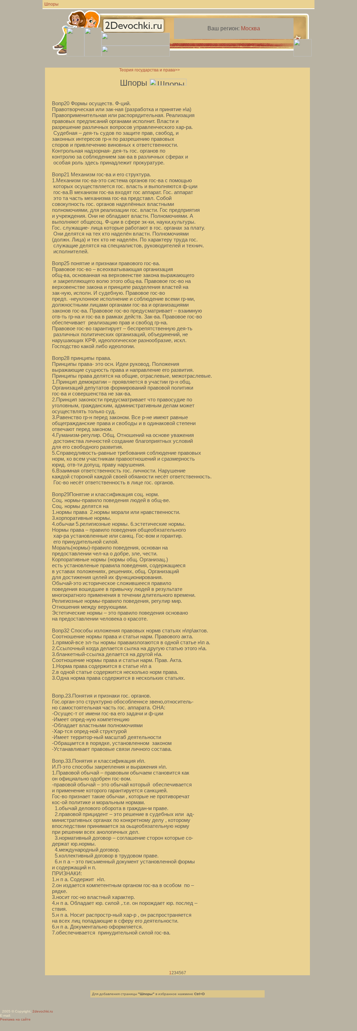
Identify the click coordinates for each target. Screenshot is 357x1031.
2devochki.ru (42, 1011)
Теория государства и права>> (149, 70)
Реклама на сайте (15, 1019)
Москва (250, 28)
